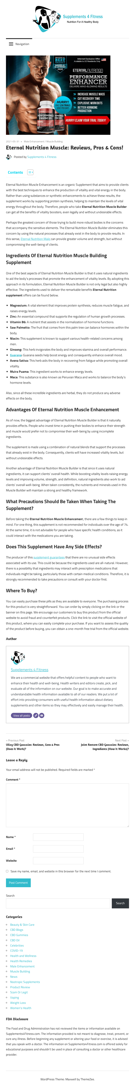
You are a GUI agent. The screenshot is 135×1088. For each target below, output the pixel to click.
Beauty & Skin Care (22, 924)
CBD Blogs (16, 929)
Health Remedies (21, 961)
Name (11, 837)
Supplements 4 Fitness (41, 157)
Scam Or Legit (19, 992)
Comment (13, 779)
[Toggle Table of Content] (29, 172)
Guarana (15, 355)
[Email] (41, 715)
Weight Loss (18, 1002)
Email (10, 848)
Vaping (14, 997)
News (13, 976)
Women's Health (20, 1008)
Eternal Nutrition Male (36, 239)
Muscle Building (54, 141)
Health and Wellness (23, 956)
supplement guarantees (49, 557)
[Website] (35, 715)
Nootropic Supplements (25, 982)
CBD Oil (15, 940)
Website (11, 860)
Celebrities (17, 945)
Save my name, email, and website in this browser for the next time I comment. (61, 871)
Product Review (20, 987)
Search (10, 895)
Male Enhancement (34, 141)
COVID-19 (16, 950)
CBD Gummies (19, 935)
